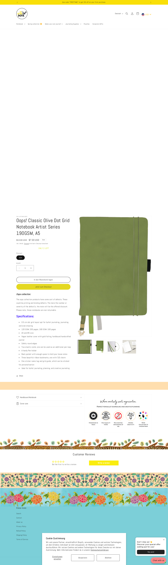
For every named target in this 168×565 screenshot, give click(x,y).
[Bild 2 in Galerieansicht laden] (99, 347)
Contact (19, 518)
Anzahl (18, 263)
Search (18, 513)
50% (20, 258)
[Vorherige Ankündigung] (17, 2)
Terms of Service (22, 539)
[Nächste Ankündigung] (150, 2)
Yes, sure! (150, 552)
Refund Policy (21, 531)
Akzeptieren (82, 557)
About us (19, 522)
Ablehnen (108, 557)
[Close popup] (163, 539)
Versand (26, 244)
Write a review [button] (104, 463)
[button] (20, 23)
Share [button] (21, 376)
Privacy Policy (21, 526)
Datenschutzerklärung (99, 550)
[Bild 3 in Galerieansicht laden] (114, 347)
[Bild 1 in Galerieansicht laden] (85, 347)
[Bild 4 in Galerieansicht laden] (129, 347)
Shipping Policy (21, 535)
